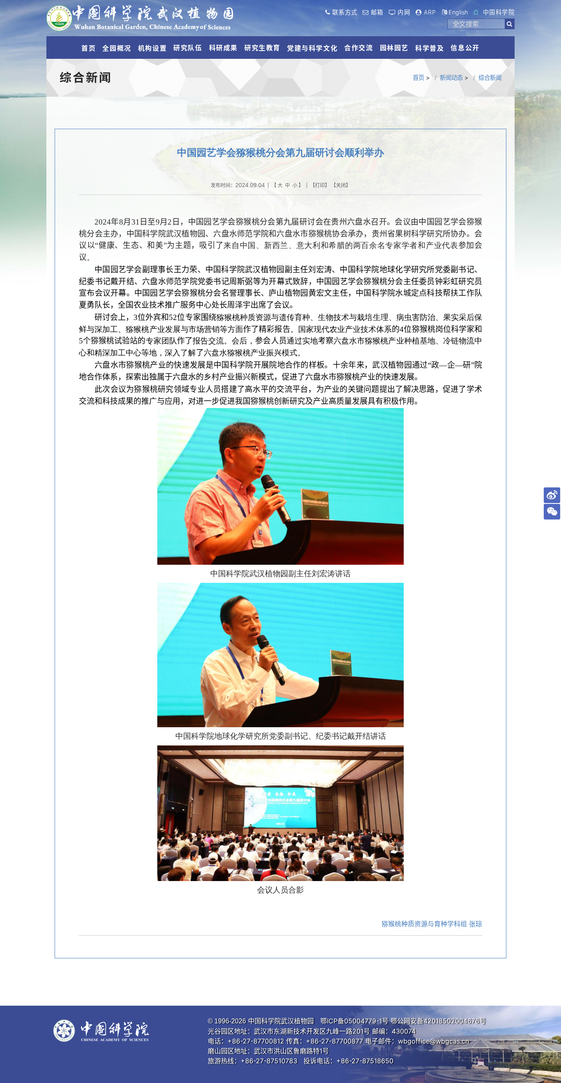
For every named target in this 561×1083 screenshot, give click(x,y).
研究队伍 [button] (187, 48)
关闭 (341, 185)
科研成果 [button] (223, 48)
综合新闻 (489, 77)
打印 (320, 185)
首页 (418, 77)
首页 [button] (88, 48)
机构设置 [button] (152, 48)
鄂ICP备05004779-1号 (354, 1021)
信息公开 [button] (465, 48)
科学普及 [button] (429, 48)
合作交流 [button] (358, 48)
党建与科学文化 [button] (312, 48)
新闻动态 (451, 77)
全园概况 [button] (116, 48)
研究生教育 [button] (262, 48)
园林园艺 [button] (394, 48)
